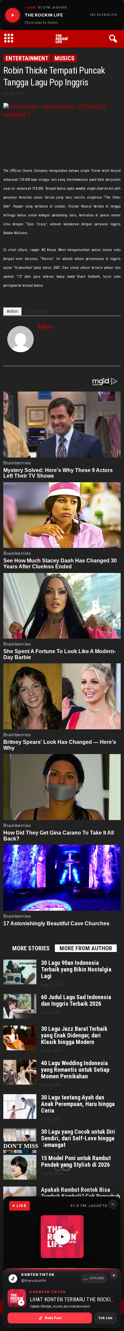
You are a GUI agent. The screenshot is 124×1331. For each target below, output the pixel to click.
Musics (64, 58)
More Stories (31, 948)
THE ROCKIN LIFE (104, 14)
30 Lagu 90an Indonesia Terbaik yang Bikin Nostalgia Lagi (76, 969)
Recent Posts (37, 311)
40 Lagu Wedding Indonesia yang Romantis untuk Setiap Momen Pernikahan (75, 1070)
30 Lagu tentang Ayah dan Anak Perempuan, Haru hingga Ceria (78, 1104)
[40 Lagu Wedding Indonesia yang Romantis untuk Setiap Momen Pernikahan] (19, 1072)
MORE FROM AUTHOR (86, 948)
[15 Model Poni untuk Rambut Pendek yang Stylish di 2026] (19, 1167)
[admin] (20, 339)
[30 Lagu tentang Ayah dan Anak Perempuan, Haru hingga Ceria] (19, 1106)
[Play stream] (62, 1237)
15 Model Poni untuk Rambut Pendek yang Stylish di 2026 (76, 1161)
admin (45, 326)
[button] (114, 39)
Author (12, 311)
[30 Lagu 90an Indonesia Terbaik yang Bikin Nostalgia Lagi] (19, 972)
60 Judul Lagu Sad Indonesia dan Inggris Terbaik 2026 (76, 1000)
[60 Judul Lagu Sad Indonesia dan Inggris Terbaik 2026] (19, 1006)
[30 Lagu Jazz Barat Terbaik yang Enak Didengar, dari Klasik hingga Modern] (19, 1038)
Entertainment (27, 58)
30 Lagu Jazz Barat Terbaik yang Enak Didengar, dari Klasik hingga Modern (74, 1035)
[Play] (12, 15)
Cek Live (105, 1318)
